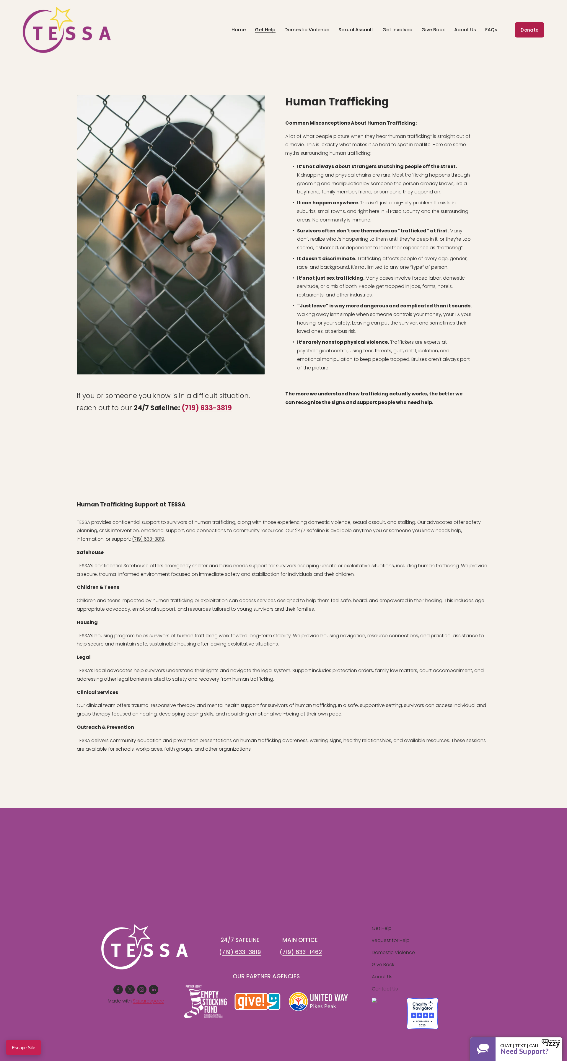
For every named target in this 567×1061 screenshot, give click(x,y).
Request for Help (391, 940)
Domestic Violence (306, 29)
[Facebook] (118, 989)
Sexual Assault (355, 29)
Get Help (382, 928)
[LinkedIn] (153, 989)
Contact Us (385, 988)
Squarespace (148, 1001)
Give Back (383, 964)
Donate (529, 30)
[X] (130, 989)
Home (239, 29)
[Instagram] (141, 989)
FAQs (491, 29)
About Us (382, 976)
